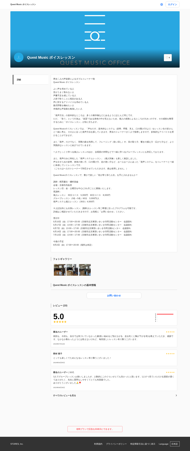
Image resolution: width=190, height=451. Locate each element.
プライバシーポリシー (116, 444)
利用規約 (98, 444)
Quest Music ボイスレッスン (23, 4)
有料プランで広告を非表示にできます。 (95, 429)
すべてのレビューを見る (64, 395)
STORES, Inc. (16, 444)
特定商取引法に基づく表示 (142, 444)
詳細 (19, 79)
